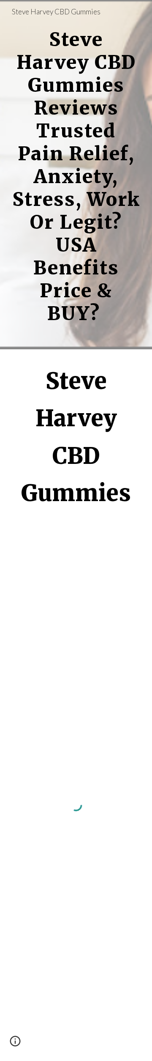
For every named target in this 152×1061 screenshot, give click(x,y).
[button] (15, 1044)
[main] (76, 174)
